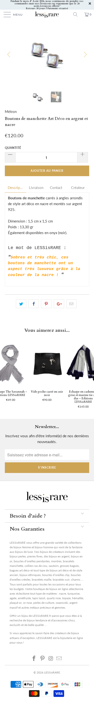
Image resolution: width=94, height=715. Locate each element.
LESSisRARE (52, 672)
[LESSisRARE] (47, 14)
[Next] (84, 54)
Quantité (13, 148)
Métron (11, 111)
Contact (56, 187)
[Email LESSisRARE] (59, 658)
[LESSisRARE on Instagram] (51, 658)
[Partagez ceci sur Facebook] (33, 303)
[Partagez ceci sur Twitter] (21, 303)
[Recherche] (77, 14)
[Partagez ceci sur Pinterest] (46, 303)
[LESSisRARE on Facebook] (34, 658)
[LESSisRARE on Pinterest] (42, 658)
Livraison (36, 187)
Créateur (78, 187)
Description (15, 187)
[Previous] (9, 54)
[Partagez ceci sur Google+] (59, 303)
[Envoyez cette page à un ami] (71, 303)
